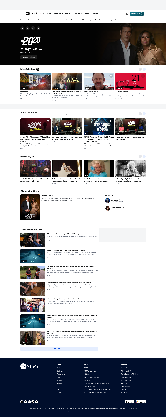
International (61, 380)
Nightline (87, 380)
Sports (59, 386)
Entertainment (61, 374)
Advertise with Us (126, 371)
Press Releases (125, 386)
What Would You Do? (90, 386)
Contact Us (124, 368)
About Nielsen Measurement (130, 408)
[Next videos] (144, 69)
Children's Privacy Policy (63, 408)
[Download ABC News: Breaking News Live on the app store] (129, 401)
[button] (22, 14)
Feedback (124, 389)
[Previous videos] (140, 69)
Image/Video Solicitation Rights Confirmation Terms (109, 408)
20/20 (86, 368)
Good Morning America (91, 377)
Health (59, 377)
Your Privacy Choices (50, 408)
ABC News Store (126, 380)
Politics (59, 368)
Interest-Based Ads (90, 408)
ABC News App (126, 377)
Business (59, 371)
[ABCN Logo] (31, 13)
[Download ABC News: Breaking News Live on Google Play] (141, 401)
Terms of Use (40, 408)
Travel (59, 392)
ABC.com (87, 374)
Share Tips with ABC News (129, 374)
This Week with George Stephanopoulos (96, 383)
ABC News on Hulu (90, 371)
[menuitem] (26, 20)
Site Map (124, 392)
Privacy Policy (32, 408)
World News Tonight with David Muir (95, 392)
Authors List (125, 383)
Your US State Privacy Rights (77, 408)
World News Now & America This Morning (97, 389)
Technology (60, 389)
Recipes (59, 383)
